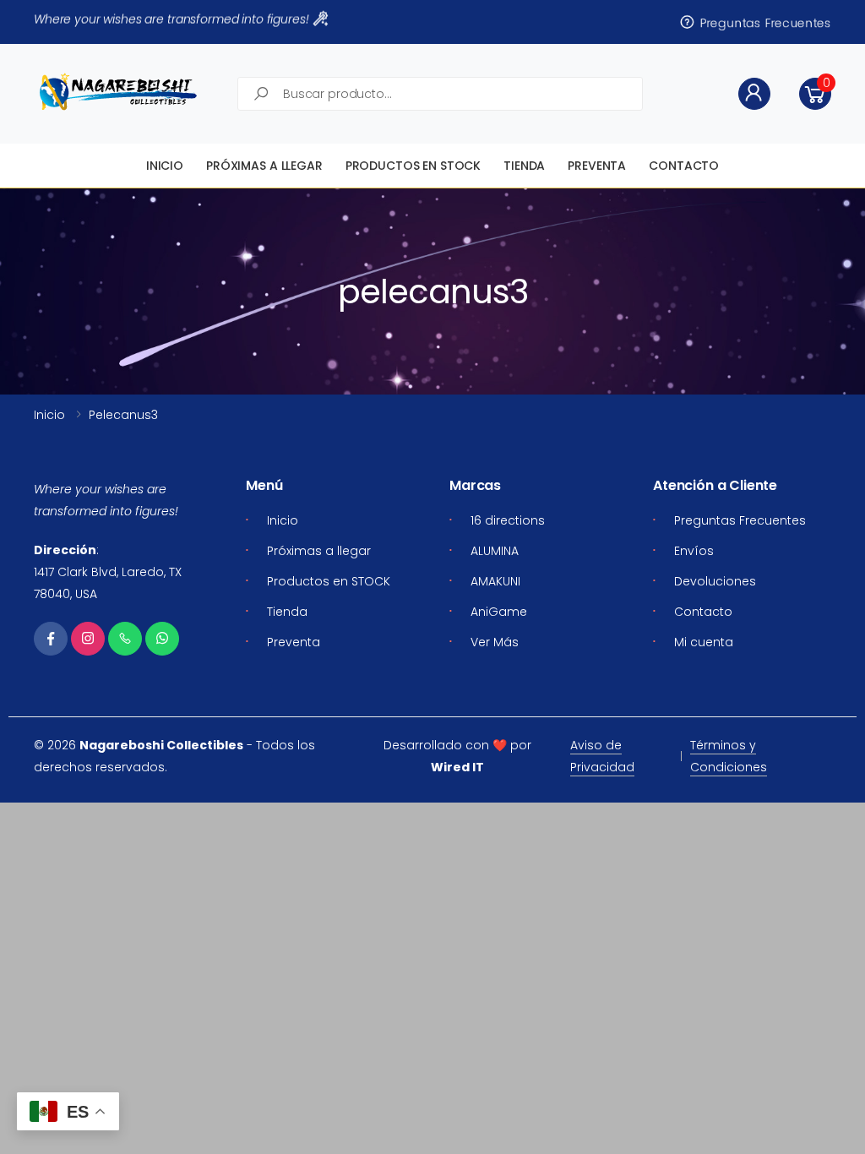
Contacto (684, 165)
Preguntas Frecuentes (763, 22)
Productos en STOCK (413, 165)
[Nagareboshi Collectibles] (118, 91)
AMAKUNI (495, 581)
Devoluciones (715, 581)
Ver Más (495, 642)
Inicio (164, 165)
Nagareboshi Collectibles (161, 745)
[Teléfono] (125, 639)
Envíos (694, 550)
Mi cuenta (703, 642)
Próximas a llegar (264, 165)
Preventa (597, 165)
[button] (815, 94)
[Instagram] (88, 639)
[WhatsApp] (162, 639)
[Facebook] (51, 639)
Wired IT (457, 767)
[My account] (754, 94)
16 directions (508, 520)
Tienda (524, 165)
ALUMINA (495, 550)
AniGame (499, 611)
